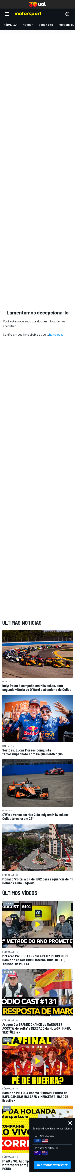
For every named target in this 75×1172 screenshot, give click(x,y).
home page (56, 334)
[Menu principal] (7, 14)
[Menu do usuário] (67, 14)
